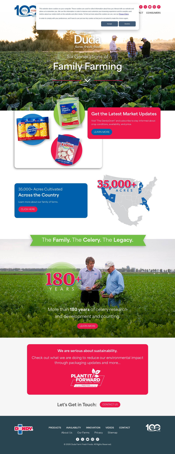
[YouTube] (150, 7)
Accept (109, 24)
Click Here (28, 209)
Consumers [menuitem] (153, 13)
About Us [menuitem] (66, 433)
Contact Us (110, 405)
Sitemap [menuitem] (112, 433)
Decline (127, 24)
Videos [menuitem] (110, 428)
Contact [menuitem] (124, 428)
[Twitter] (145, 7)
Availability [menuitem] (73, 428)
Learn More (102, 132)
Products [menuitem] (55, 428)
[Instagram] (154, 7)
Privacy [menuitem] (98, 433)
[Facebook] (141, 7)
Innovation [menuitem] (93, 428)
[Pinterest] (159, 7)
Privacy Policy (124, 14)
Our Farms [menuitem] (83, 433)
